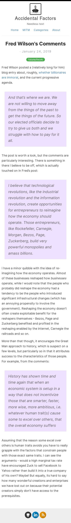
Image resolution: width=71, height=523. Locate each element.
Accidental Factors (35, 18)
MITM (26, 30)
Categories (41, 30)
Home (15, 30)
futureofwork (35, 59)
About (56, 30)
